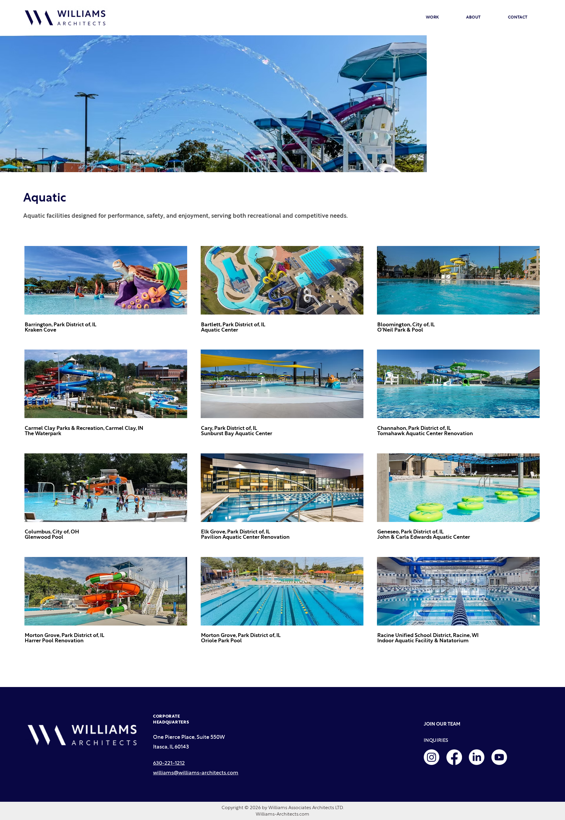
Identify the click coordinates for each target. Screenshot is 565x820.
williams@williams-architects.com (195, 773)
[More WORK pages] (441, 18)
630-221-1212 (169, 763)
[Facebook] (454, 757)
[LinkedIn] (476, 757)
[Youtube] (499, 757)
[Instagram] (431, 757)
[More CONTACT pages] (530, 18)
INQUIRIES (436, 740)
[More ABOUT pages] (483, 18)
